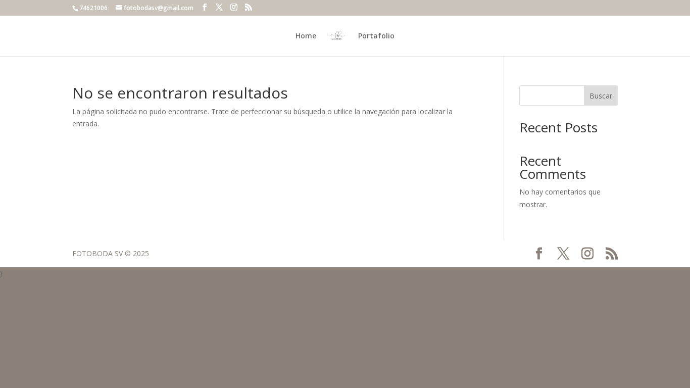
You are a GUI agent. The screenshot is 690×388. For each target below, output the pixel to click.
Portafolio (376, 36)
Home (305, 36)
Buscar (600, 96)
